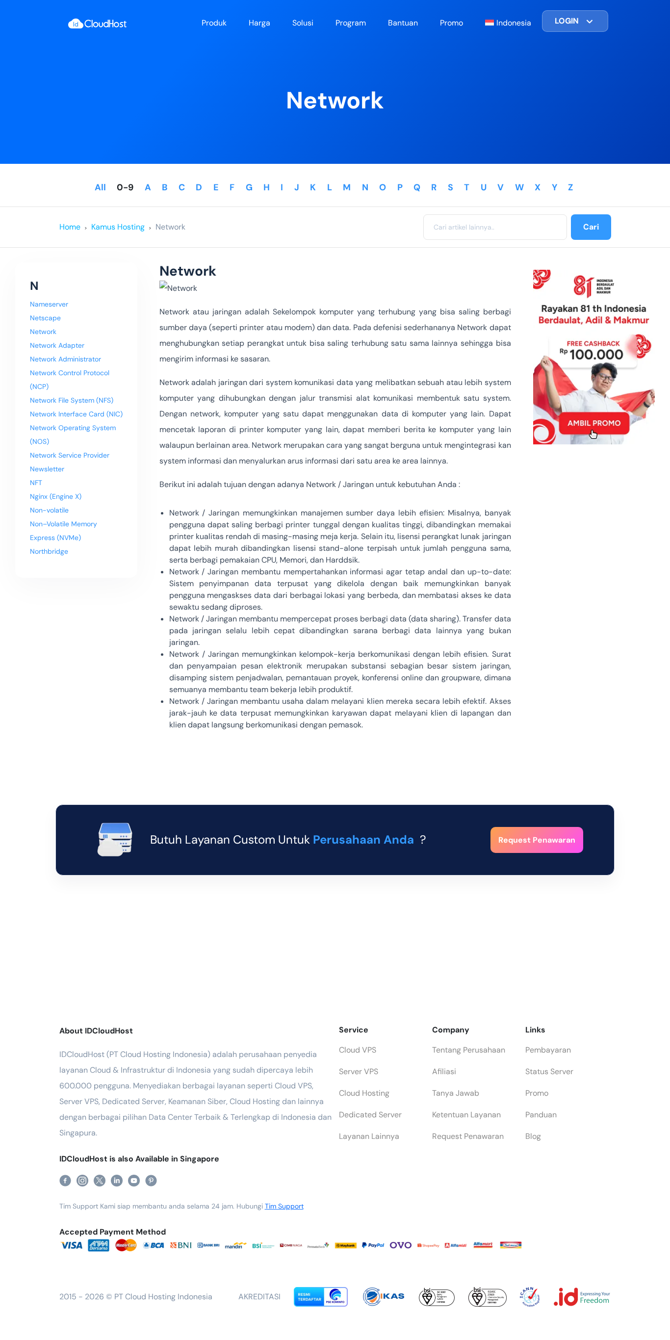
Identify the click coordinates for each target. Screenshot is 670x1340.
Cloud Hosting (364, 1093)
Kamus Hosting (118, 227)
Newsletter (47, 468)
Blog (533, 1136)
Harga (259, 23)
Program (350, 23)
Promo (451, 23)
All (100, 187)
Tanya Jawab (455, 1093)
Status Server (549, 1071)
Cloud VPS (357, 1050)
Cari (591, 227)
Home (69, 227)
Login (567, 21)
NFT (36, 482)
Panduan (541, 1114)
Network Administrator (65, 359)
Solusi (302, 23)
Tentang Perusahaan (468, 1050)
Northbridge (49, 551)
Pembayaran (548, 1050)
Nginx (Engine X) (55, 496)
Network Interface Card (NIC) (76, 414)
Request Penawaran (468, 1136)
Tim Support (284, 1206)
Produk (214, 23)
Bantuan (403, 23)
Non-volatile (49, 510)
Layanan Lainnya (369, 1136)
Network (170, 227)
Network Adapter (57, 345)
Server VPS (358, 1071)
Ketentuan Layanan (466, 1114)
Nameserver (49, 304)
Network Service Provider (69, 455)
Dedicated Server (370, 1114)
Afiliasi (444, 1071)
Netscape (45, 317)
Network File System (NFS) (71, 400)
